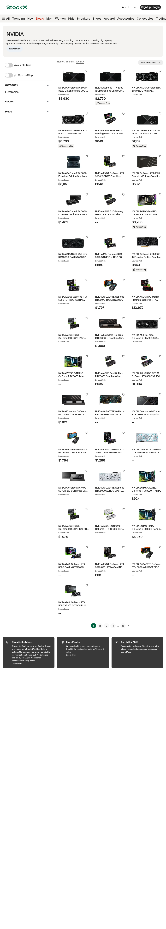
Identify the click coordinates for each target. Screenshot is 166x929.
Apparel (109, 19)
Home (60, 61)
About (126, 8)
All (8, 19)
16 (123, 625)
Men (49, 19)
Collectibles (145, 19)
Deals (40, 19)
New (30, 19)
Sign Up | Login (150, 7)
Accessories (125, 19)
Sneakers (83, 19)
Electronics (11, 92)
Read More (14, 48)
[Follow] (86, 71)
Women (60, 19)
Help (135, 7)
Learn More (31, 663)
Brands (70, 61)
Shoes (97, 19)
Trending (18, 19)
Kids (71, 19)
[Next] (128, 626)
